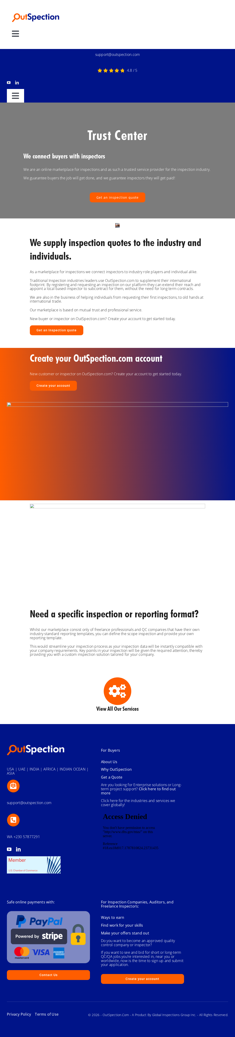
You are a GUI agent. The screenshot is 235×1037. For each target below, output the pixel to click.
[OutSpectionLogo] (35, 10)
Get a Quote (112, 777)
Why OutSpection (116, 769)
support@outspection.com (117, 54)
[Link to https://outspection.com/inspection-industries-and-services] (117, 691)
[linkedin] (17, 82)
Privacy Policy (19, 1014)
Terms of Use (45, 1014)
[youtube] (9, 82)
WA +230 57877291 (23, 836)
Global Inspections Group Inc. (174, 1015)
